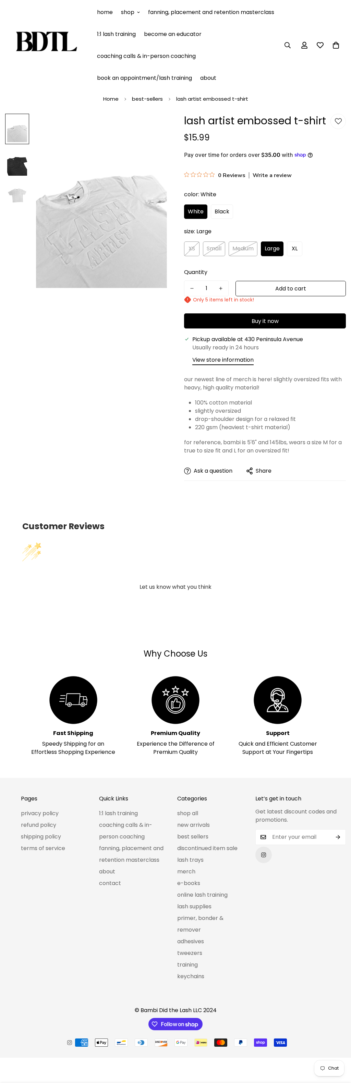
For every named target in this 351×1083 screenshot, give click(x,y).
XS (192, 248)
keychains (190, 976)
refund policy (38, 825)
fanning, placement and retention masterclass (211, 12)
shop (127, 12)
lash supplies (194, 906)
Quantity (195, 272)
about (208, 78)
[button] (336, 45)
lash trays (190, 860)
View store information (223, 360)
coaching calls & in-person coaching (146, 56)
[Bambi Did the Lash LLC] (46, 45)
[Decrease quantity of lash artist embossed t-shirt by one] (191, 288)
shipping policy (41, 837)
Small (214, 248)
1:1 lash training (116, 34)
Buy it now (265, 321)
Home (111, 98)
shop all (187, 813)
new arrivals (193, 825)
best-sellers (147, 98)
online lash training (202, 895)
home (105, 12)
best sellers (192, 837)
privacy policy (40, 813)
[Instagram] (263, 855)
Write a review (272, 175)
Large (272, 248)
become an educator (173, 34)
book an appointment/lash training (144, 78)
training (187, 965)
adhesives (190, 941)
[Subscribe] (338, 837)
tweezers (189, 953)
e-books (188, 883)
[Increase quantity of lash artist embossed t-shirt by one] (220, 288)
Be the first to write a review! (175, 605)
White (196, 211)
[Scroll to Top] (338, 1046)
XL (295, 248)
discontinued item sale (207, 848)
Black (222, 211)
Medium (243, 248)
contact (110, 883)
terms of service (43, 848)
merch (186, 871)
